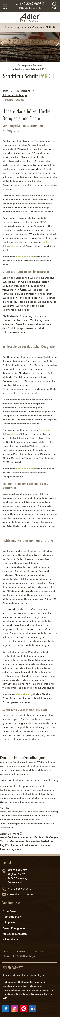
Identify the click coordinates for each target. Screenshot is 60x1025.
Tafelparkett (9, 923)
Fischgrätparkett (11, 917)
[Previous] (2, 43)
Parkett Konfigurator (14, 928)
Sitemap (6, 956)
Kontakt (5, 952)
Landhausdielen (11, 986)
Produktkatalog (25, 257)
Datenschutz (38, 952)
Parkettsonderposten (14, 934)
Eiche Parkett (10, 911)
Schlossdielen (10, 940)
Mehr (49, 27)
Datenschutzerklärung (45, 780)
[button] (6, 786)
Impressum (20, 774)
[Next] (58, 43)
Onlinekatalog (24, 694)
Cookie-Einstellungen (26, 956)
